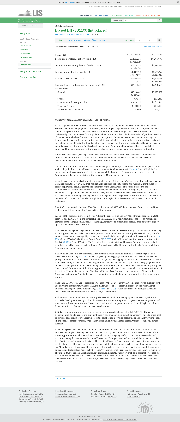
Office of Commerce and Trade (77, 34)
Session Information (85, 15)
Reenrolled (25, 53)
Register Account (150, 6)
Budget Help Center (133, 397)
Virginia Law (129, 15)
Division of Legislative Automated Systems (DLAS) (120, 420)
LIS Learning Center (115, 6)
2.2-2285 (101, 288)
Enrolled (24, 49)
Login (159, 6)
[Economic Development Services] (64, 40)
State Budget (117, 15)
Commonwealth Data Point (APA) (30, 399)
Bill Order (59, 34)
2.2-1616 (133, 169)
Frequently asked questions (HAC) (66, 397)
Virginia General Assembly (98, 6)
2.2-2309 (107, 239)
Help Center (69, 2)
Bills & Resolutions (102, 15)
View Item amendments (152, 46)
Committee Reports (31, 77)
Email (103, 40)
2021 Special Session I (31, 26)
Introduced (26, 45)
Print (88, 40)
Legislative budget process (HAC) (30, 394)
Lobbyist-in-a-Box (93, 417)
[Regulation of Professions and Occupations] (57, 40)
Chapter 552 (26, 57)
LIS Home (82, 417)
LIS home (139, 6)
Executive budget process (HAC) (30, 397)
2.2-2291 (113, 288)
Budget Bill (117, 20)
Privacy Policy (129, 6)
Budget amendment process (64, 394)
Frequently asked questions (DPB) (30, 402)
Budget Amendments (31, 71)
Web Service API (144, 394)
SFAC (111, 394)
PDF (95, 40)
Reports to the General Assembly (148, 15)
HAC (106, 394)
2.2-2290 (67, 242)
